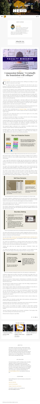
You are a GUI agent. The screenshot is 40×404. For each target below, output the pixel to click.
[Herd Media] (20, 7)
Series (20, 71)
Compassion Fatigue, (23, 109)
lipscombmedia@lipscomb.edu (14, 371)
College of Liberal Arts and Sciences (15, 386)
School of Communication (13, 384)
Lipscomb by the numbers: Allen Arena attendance (19, 334)
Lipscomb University (12, 382)
